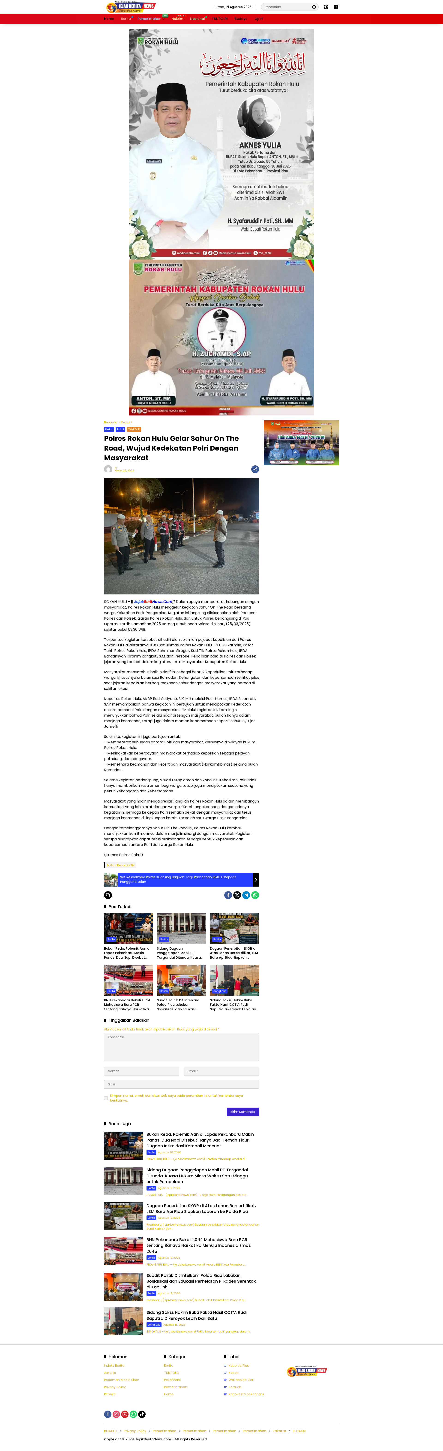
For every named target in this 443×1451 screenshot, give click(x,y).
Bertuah (235, 1387)
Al (116, 468)
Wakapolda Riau (241, 1380)
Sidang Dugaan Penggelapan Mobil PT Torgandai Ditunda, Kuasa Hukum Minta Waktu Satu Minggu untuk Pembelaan (179, 953)
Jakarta (110, 1372)
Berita (109, 429)
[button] (314, 7)
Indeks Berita (114, 1365)
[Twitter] (237, 895)
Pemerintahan (175, 1387)
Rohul (120, 429)
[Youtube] (125, 1414)
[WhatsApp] (255, 895)
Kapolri (234, 1372)
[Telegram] (246, 895)
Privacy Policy (115, 1387)
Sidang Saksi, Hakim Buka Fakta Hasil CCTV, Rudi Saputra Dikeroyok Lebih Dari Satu (234, 1005)
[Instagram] (116, 1414)
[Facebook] (228, 895)
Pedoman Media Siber (121, 1380)
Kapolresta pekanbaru (246, 1394)
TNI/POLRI (134, 429)
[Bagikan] (255, 469)
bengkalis (219, 991)
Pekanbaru (172, 1380)
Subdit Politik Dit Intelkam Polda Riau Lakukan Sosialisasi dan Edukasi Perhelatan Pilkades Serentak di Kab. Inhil (181, 1005)
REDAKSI (110, 1394)
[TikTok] (142, 1414)
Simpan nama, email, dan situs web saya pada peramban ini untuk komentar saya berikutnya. (176, 1098)
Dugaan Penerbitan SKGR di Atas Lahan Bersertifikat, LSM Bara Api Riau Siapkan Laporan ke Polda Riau (234, 953)
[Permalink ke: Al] (109, 469)
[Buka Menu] (336, 7)
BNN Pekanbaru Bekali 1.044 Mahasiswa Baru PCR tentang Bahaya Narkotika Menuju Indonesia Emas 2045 (128, 1005)
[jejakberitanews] (130, 6)
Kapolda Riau (239, 1365)
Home (169, 1394)
